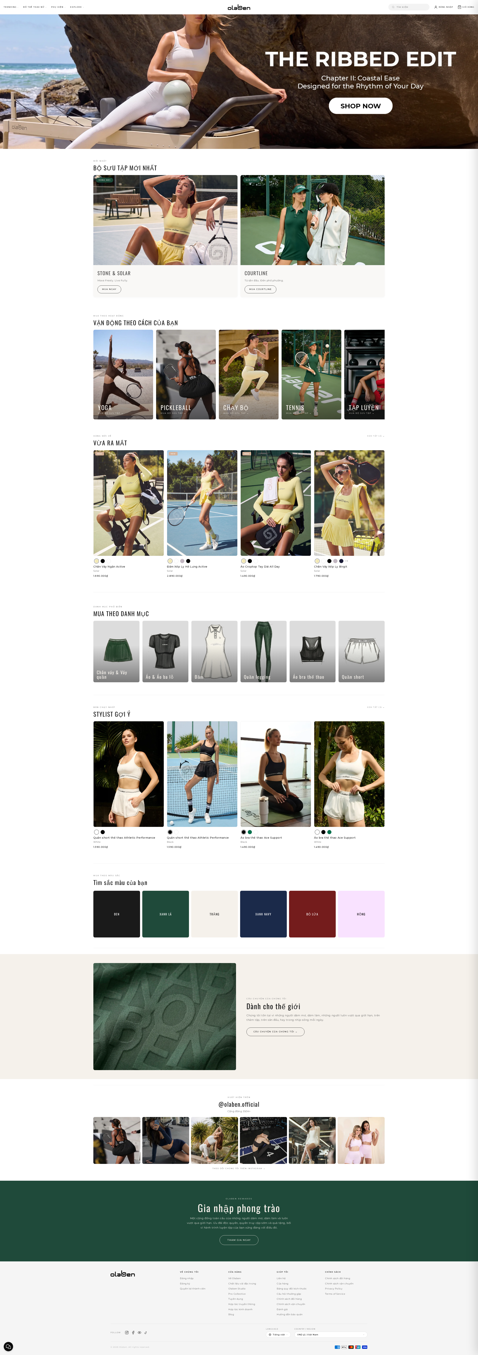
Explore (76, 7)
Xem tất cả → (376, 436)
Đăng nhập (186, 1278)
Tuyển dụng (235, 1298)
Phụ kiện (57, 7)
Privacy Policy (333, 1288)
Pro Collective (237, 1293)
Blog (231, 1314)
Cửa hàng (282, 1283)
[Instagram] (127, 1332)
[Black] (102, 561)
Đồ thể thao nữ (33, 7)
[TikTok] (146, 1332)
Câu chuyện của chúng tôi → (275, 1031)
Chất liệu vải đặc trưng (242, 1283)
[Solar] (96, 561)
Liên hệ (281, 1278)
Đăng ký (185, 1283)
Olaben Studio (237, 1288)
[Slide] (239, 81)
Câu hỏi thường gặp (289, 1293)
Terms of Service (335, 1293)
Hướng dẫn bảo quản (290, 1314)
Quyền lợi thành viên (192, 1288)
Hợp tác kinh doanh (240, 1309)
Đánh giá (282, 1309)
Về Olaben (234, 1278)
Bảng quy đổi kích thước (292, 1288)
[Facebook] (133, 1332)
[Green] (250, 832)
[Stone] (182, 561)
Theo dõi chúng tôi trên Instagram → (239, 1168)
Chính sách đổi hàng (289, 1298)
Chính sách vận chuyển (291, 1304)
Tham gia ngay (239, 1240)
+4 (346, 561)
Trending (10, 7)
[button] (466, 7)
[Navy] (341, 561)
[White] (108, 561)
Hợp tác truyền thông (241, 1304)
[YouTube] (139, 1332)
